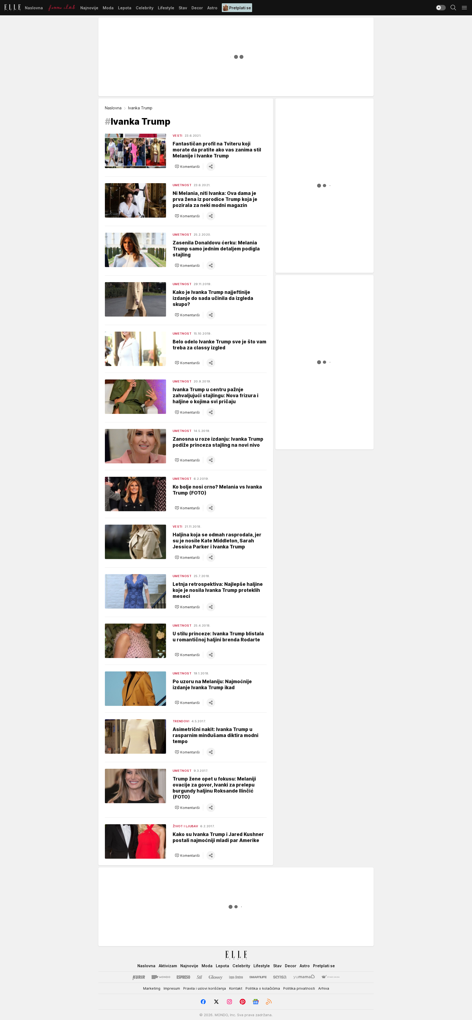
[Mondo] (161, 977)
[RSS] (268, 1001)
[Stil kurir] (199, 977)
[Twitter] (216, 1001)
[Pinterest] (242, 1001)
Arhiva (323, 988)
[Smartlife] (258, 977)
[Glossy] (216, 977)
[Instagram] (229, 1001)
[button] (187, 166)
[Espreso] (183, 977)
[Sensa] (280, 977)
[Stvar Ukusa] (330, 977)
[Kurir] (138, 977)
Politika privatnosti (299, 988)
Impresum (172, 988)
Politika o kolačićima (263, 988)
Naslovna (113, 108)
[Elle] (12, 7)
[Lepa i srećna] (236, 977)
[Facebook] (203, 1001)
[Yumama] (304, 977)
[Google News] (255, 1001)
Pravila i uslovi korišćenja (204, 988)
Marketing (151, 988)
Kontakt (235, 988)
